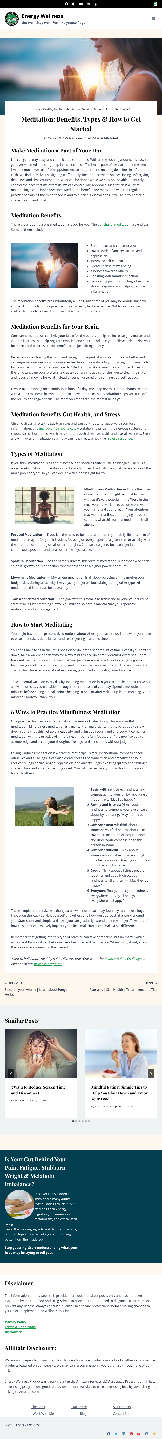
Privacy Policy (15, 1322)
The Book (38, 1407)
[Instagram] (74, 4)
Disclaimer (13, 1332)
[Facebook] (66, 4)
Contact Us (121, 1414)
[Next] (151, 1073)
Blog (83, 1414)
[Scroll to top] (152, 1431)
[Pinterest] (131, 1434)
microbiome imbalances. (58, 428)
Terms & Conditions (20, 1327)
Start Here (79, 1407)
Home (36, 109)
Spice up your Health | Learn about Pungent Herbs (38, 989)
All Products (122, 1407)
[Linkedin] (88, 4)
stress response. (120, 438)
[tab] (73, 1121)
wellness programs (48, 964)
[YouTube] (81, 4)
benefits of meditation (114, 224)
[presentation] (41, 1053)
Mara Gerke (54, 137)
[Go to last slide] (11, 1073)
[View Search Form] (155, 4)
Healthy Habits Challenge (122, 958)
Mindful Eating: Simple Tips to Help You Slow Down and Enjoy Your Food (119, 1092)
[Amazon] (95, 4)
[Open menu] (153, 18)
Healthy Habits (52, 109)
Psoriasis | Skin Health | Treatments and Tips (123, 986)
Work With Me (43, 1414)
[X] (116, 1434)
